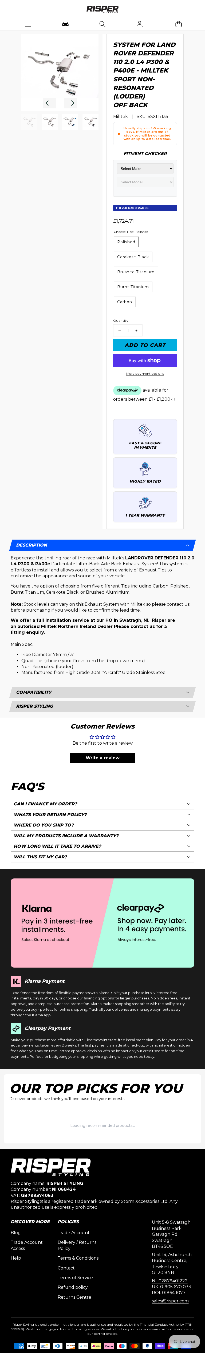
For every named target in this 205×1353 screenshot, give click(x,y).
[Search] (102, 24)
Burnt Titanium (133, 287)
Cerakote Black (133, 257)
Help (16, 1258)
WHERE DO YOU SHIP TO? (44, 825)
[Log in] (140, 24)
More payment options (145, 374)
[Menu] (28, 24)
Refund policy (73, 1287)
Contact (66, 1268)
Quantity (120, 321)
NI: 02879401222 (170, 1280)
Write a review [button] (103, 757)
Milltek (120, 116)
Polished (126, 242)
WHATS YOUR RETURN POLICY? (50, 814)
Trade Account (74, 1232)
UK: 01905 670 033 (171, 1286)
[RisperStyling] (102, 10)
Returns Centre (74, 1297)
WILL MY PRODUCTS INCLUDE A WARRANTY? (66, 835)
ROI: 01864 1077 (169, 1292)
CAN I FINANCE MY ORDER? (45, 803)
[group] (29, 122)
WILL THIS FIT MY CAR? (40, 856)
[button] (178, 24)
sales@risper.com (170, 1300)
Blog (16, 1232)
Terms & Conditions (78, 1258)
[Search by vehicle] (65, 24)
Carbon (124, 302)
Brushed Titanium (136, 272)
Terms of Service (75, 1277)
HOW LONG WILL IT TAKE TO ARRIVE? (57, 846)
